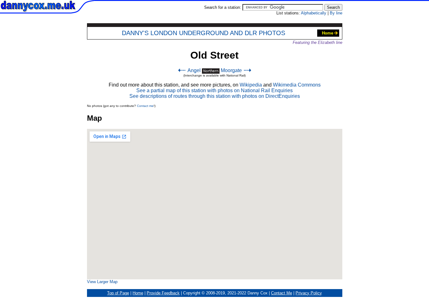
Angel (194, 70)
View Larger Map (102, 281)
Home (327, 33)
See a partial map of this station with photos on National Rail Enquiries (214, 90)
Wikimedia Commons (297, 84)
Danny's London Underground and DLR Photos (203, 32)
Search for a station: (223, 7)
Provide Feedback (163, 293)
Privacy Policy (309, 293)
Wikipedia (251, 84)
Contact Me (281, 293)
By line (336, 13)
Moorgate (231, 70)
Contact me (145, 106)
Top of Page (118, 293)
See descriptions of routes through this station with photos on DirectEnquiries (214, 96)
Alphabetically (313, 13)
